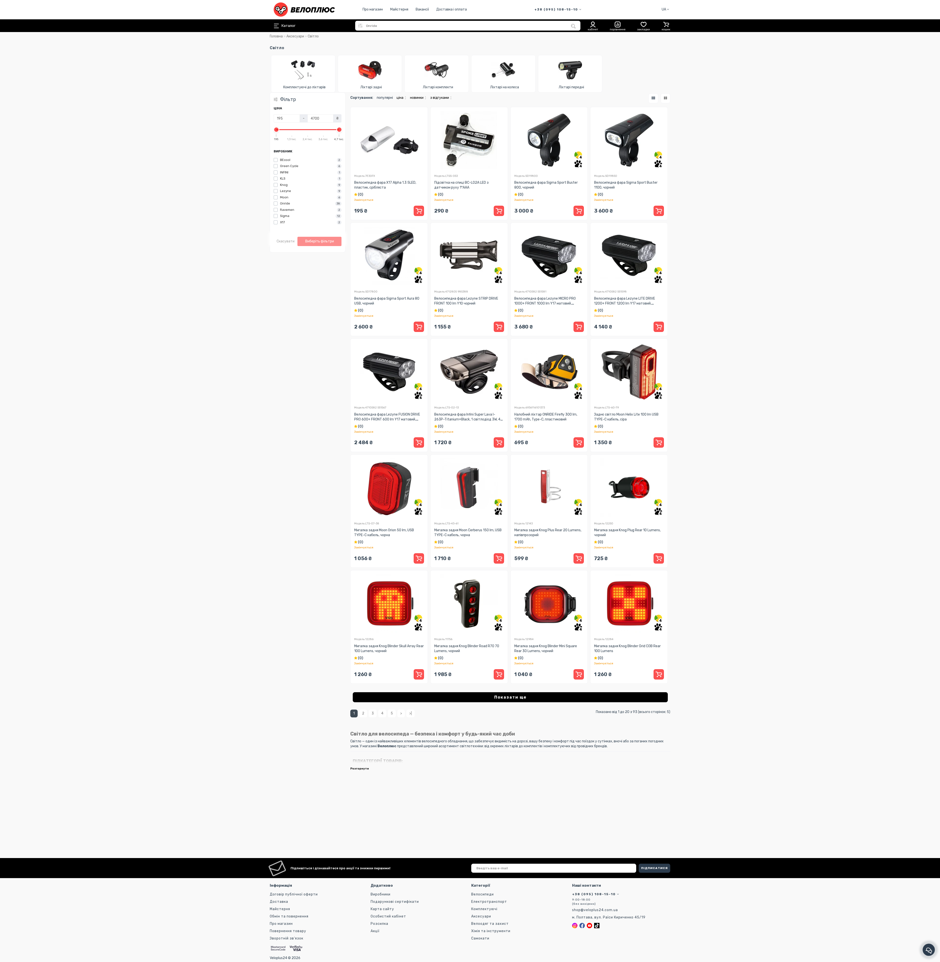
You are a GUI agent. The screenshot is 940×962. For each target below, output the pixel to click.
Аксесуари (295, 36)
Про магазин (373, 9)
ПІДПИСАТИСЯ (654, 868)
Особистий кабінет (388, 916)
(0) (360, 194)
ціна (401, 97)
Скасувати (285, 241)
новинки (418, 97)
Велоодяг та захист (490, 924)
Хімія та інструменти (490, 931)
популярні (385, 98)
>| (410, 713)
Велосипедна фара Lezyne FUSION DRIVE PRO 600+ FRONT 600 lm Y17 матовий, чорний (387, 419)
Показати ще (510, 697)
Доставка (279, 902)
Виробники (380, 894)
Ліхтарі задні (371, 87)
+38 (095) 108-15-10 (556, 9)
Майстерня (399, 9)
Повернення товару (288, 931)
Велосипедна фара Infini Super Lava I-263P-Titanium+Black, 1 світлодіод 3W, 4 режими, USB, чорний (467, 419)
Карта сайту (382, 909)
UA (664, 9)
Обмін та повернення (289, 916)
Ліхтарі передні (571, 87)
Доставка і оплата (451, 9)
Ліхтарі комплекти (438, 87)
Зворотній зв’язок (286, 938)
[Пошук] (573, 26)
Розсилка (379, 924)
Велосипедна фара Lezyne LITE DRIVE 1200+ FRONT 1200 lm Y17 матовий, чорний (624, 303)
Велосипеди (482, 894)
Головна (276, 36)
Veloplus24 (278, 958)
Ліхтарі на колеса (504, 87)
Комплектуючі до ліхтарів (304, 87)
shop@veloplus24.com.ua (595, 910)
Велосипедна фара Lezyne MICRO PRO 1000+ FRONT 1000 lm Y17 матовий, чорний (545, 303)
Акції (375, 931)
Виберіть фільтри (319, 241)
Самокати (480, 938)
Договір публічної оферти (294, 894)
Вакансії (422, 9)
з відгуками (441, 97)
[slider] (276, 130)
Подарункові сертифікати (395, 902)
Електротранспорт (489, 902)
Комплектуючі (484, 909)
